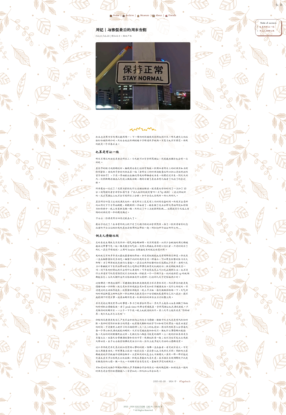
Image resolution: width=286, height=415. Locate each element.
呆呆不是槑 (140, 406)
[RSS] (281, 5)
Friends (172, 15)
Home (116, 15)
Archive (130, 15)
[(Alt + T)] (277, 5)
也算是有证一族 (266, 27)
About (159, 15)
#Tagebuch (184, 381)
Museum (144, 15)
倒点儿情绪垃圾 (266, 31)
